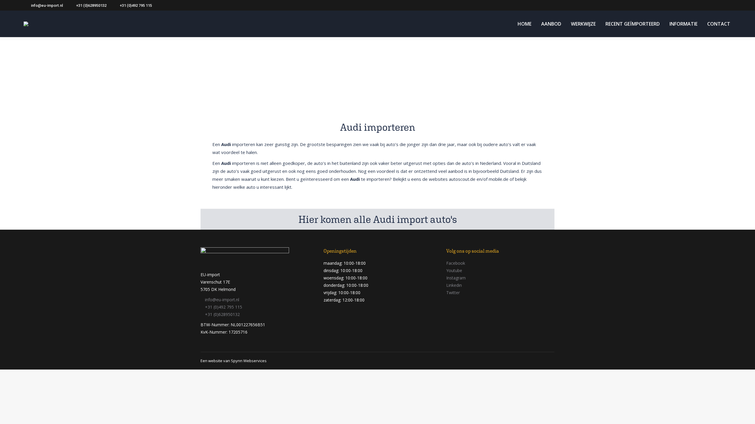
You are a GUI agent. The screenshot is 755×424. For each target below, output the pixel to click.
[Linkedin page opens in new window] (727, 5)
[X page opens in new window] (701, 5)
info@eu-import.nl (47, 5)
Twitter (453, 292)
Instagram (456, 278)
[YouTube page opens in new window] (710, 5)
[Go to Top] (746, 415)
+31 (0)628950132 (91, 5)
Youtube (454, 270)
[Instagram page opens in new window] (719, 5)
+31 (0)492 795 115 (136, 5)
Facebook (455, 263)
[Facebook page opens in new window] (692, 5)
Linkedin (454, 285)
